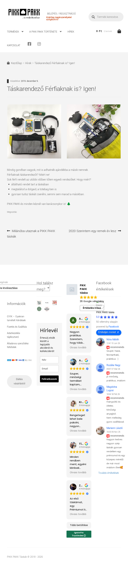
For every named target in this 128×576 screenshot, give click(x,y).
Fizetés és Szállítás (17, 327)
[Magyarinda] (56, 304)
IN (40, 45)
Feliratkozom (49, 378)
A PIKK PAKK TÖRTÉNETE (43, 32)
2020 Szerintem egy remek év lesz (92, 231)
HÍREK (71, 32)
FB (31, 45)
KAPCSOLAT (13, 45)
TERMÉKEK (13, 32)
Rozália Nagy (113, 365)
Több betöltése (79, 525)
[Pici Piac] (40, 304)
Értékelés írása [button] (92, 308)
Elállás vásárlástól (19, 381)
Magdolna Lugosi (111, 388)
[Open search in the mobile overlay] (106, 17)
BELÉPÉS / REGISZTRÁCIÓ (61, 14)
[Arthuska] (48, 304)
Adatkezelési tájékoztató (13, 335)
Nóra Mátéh (112, 339)
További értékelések (108, 473)
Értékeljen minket (107, 332)
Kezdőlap (16, 63)
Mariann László (114, 428)
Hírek (28, 63)
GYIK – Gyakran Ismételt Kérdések (16, 318)
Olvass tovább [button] (78, 347)
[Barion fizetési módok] (19, 360)
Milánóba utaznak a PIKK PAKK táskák (31, 233)
